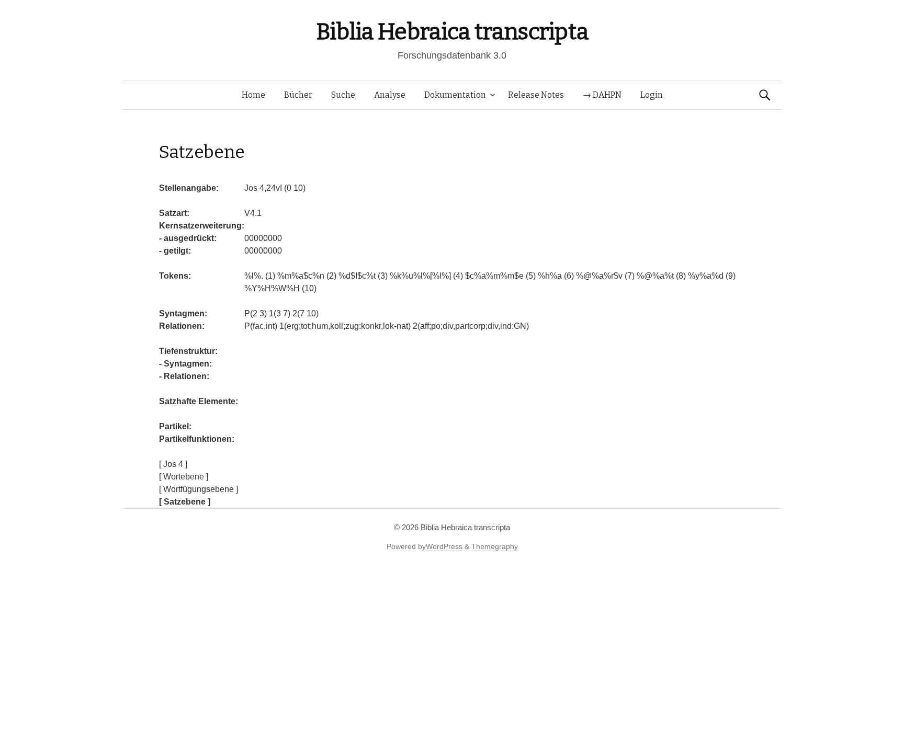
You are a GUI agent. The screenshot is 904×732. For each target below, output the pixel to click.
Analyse (389, 95)
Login (651, 95)
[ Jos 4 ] (173, 464)
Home (253, 95)
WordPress (444, 546)
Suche (343, 95)
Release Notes (536, 95)
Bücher (298, 95)
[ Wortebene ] (183, 476)
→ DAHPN (602, 95)
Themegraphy (494, 546)
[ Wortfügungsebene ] (198, 489)
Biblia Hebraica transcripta (452, 31)
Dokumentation (455, 95)
